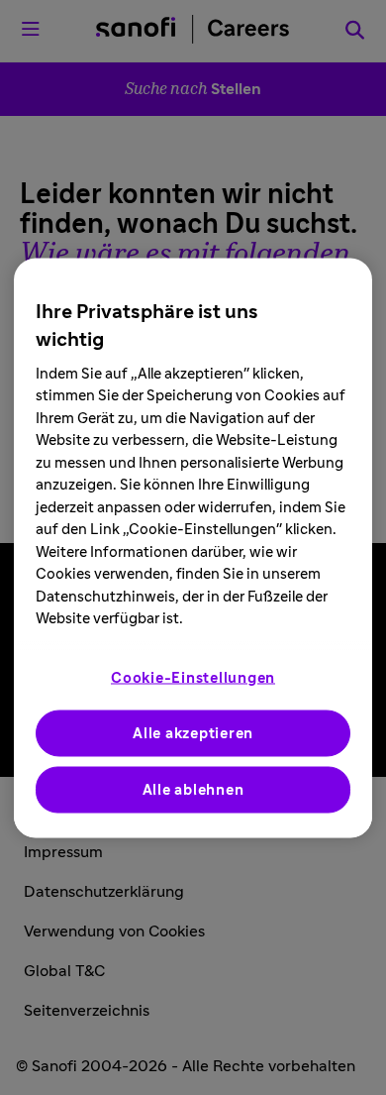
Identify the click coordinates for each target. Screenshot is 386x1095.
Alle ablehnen (193, 789)
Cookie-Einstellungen (193, 677)
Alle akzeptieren (193, 732)
